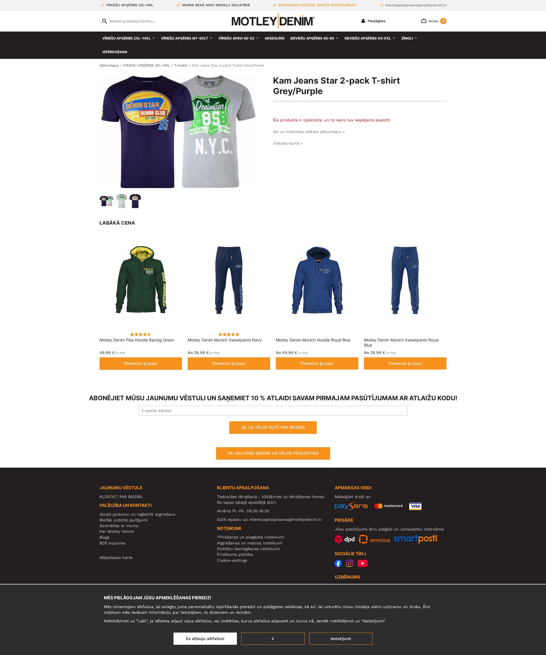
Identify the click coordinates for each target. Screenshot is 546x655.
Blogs (104, 537)
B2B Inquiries (112, 543)
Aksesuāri (274, 38)
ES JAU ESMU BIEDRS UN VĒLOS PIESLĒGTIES (273, 453)
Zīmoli (407, 38)
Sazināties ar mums (119, 525)
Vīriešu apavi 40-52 (236, 38)
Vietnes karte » (288, 143)
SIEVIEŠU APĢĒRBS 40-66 (312, 38)
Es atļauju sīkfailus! (205, 638)
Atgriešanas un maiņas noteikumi (249, 543)
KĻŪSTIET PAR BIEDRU (121, 496)
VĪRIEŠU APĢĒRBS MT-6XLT (184, 38)
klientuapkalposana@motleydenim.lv (415, 5)
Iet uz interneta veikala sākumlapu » (309, 131)
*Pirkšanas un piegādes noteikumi (250, 537)
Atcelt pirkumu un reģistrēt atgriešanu (137, 514)
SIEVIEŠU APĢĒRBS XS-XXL (367, 38)
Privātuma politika (235, 554)
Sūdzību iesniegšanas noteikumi (248, 548)
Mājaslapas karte (116, 557)
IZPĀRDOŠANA (114, 52)
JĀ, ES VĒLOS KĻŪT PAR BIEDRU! (273, 427)
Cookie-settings (232, 560)
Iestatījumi (340, 638)
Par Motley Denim (117, 531)
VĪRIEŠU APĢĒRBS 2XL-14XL (126, 38)
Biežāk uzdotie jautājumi (124, 520)
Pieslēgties (376, 21)
